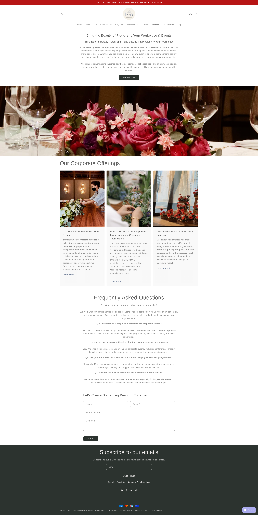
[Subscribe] (149, 467)
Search (111, 482)
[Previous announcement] (60, 2)
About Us (121, 482)
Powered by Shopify (85, 510)
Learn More (68, 275)
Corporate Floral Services (138, 482)
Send (90, 438)
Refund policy (100, 510)
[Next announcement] (198, 2)
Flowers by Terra (72, 510)
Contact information (142, 510)
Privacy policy (113, 510)
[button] (62, 14)
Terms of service (126, 510)
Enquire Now (129, 77)
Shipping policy (157, 510)
